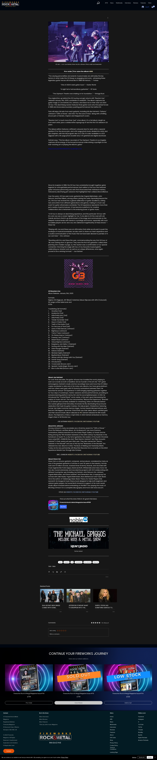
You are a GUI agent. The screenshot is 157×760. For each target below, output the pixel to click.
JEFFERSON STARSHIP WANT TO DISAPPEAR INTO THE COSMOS (78, 606)
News (60, 562)
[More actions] (108, 18)
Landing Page (114, 752)
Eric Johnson (87, 562)
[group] (78, 684)
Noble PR (66, 562)
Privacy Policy (64, 757)
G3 (72, 562)
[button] (98, 3)
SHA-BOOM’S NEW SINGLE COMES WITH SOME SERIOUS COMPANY (51, 606)
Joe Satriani (79, 562)
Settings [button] (134, 757)
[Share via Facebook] (49, 572)
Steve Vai (95, 562)
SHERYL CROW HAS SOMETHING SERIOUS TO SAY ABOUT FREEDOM (103, 606)
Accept (150, 757)
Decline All (141, 757)
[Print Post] (65, 572)
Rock (50, 566)
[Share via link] (61, 572)
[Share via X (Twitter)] (53, 572)
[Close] (155, 757)
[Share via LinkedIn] (57, 572)
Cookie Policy (114, 745)
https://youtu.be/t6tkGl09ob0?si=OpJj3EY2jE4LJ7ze (65, 149)
